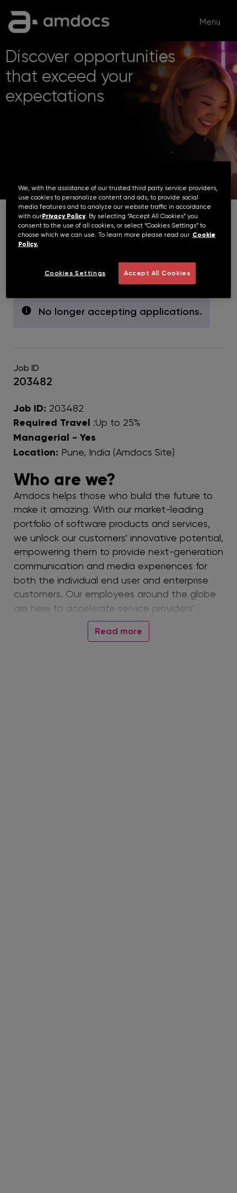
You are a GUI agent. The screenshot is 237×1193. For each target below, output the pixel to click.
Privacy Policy (63, 215)
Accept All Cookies (157, 273)
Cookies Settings (75, 273)
